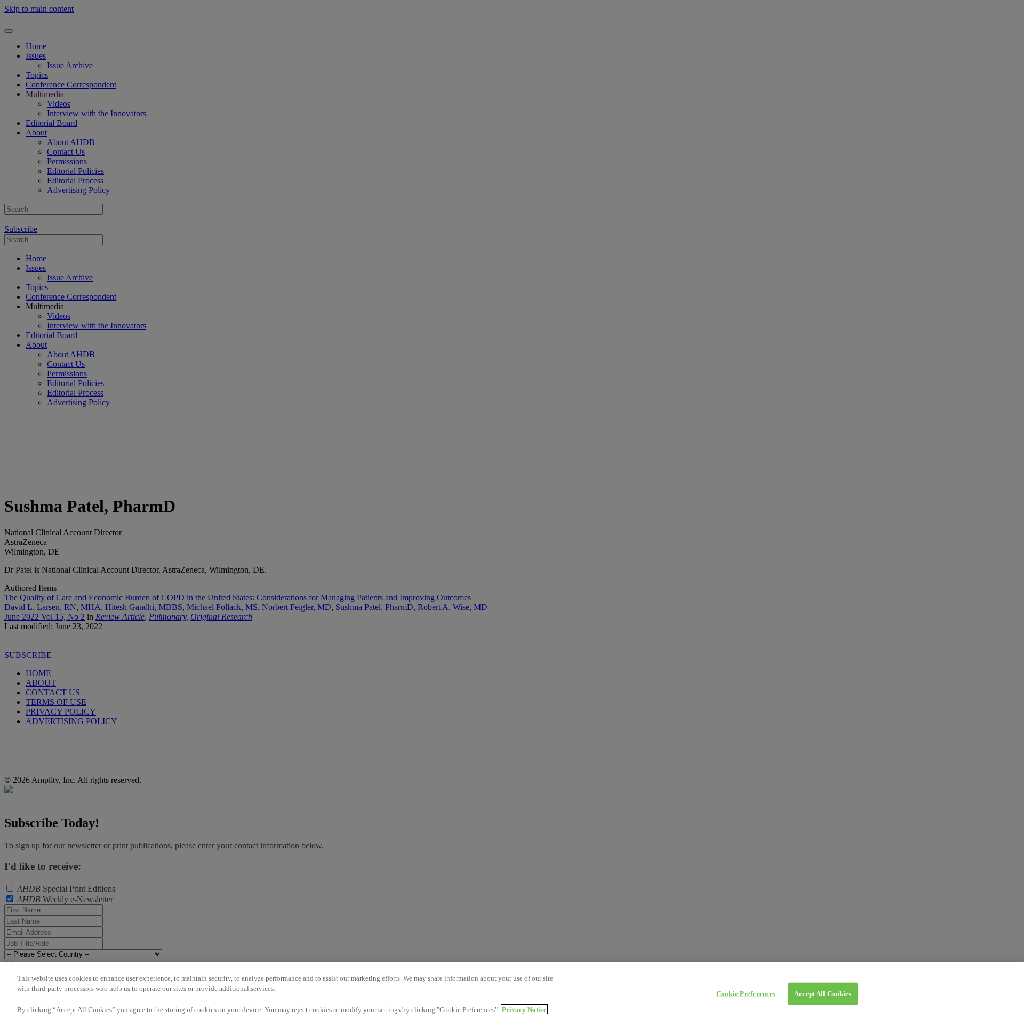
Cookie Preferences (745, 994)
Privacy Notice (524, 1009)
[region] (512, 994)
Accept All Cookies (822, 994)
